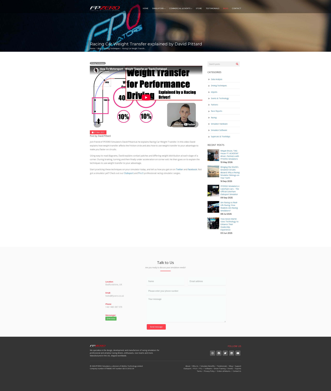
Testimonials (222, 366)
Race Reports (216, 111)
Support (238, 366)
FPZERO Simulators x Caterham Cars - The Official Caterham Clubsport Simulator (229, 190)
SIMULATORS (158, 8)
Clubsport (129, 173)
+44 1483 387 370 (113, 307)
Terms (199, 371)
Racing (213, 117)
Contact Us (237, 371)
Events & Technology (219, 98)
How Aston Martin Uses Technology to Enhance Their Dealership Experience (229, 224)
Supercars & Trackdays (220, 136)
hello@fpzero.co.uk (114, 295)
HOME (145, 8)
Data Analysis (216, 79)
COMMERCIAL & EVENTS (179, 8)
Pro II (141, 173)
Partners (214, 104)
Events (230, 368)
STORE (199, 8)
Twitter (179, 169)
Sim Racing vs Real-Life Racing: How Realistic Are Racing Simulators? (229, 206)
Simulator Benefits (207, 366)
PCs (200, 368)
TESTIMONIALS (212, 8)
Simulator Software (218, 130)
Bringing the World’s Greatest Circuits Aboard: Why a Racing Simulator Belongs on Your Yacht (230, 172)
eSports (213, 92)
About (187, 366)
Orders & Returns (224, 371)
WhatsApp (111, 318)
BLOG (225, 8)
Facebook (192, 169)
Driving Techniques (98, 63)
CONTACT (236, 8)
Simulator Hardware (219, 124)
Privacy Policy (209, 371)
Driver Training (219, 368)
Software (208, 368)
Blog (231, 366)
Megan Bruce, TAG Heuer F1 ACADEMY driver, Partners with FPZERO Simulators (229, 154)
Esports (238, 368)
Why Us (195, 366)
